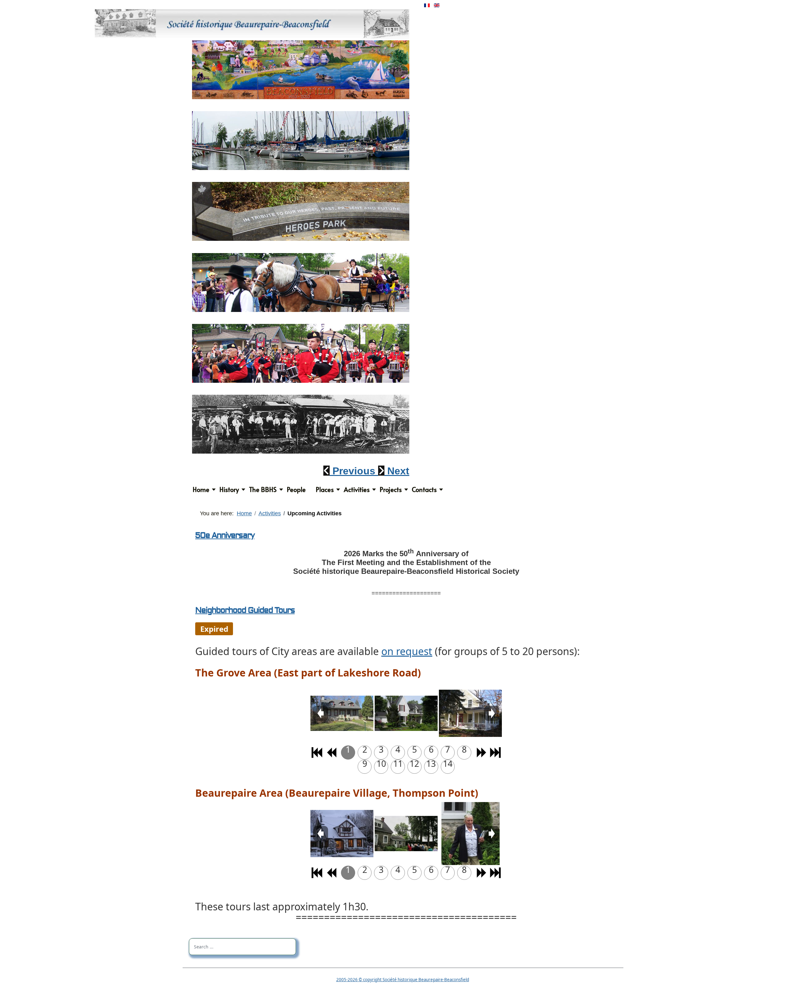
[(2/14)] (406, 713)
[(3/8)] (470, 833)
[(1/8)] (341, 833)
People (296, 489)
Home (201, 489)
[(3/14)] (470, 713)
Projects (391, 489)
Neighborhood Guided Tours (245, 610)
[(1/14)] (341, 713)
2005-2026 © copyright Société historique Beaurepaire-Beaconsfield (402, 979)
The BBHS (263, 489)
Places (325, 489)
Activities (357, 489)
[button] (350, 471)
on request (406, 651)
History (229, 489)
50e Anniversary (224, 535)
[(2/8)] (406, 833)
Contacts (424, 489)
